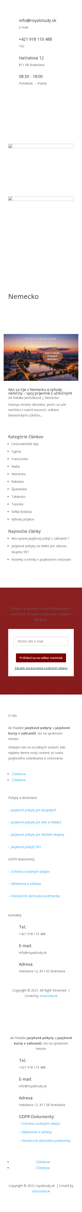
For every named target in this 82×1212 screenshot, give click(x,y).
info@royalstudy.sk (37, 20)
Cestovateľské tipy (24, 444)
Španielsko (19, 489)
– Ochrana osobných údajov (29, 871)
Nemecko (52, 397)
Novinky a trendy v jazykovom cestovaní (41, 559)
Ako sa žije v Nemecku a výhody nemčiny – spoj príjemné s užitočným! (40, 391)
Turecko (17, 504)
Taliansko (18, 496)
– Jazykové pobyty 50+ (24, 847)
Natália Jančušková (27, 397)
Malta (15, 466)
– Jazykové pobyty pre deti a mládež (34, 822)
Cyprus (16, 451)
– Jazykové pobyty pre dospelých (32, 810)
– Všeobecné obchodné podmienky (34, 896)
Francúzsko (19, 459)
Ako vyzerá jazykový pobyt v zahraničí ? (40, 538)
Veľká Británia (21, 511)
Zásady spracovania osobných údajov (41, 668)
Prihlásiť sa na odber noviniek (41, 658)
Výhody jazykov (22, 519)
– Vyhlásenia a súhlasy (24, 883)
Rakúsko (17, 481)
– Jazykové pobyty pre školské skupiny (36, 834)
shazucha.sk (48, 996)
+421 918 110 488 (35, 39)
